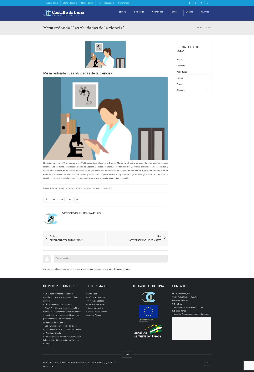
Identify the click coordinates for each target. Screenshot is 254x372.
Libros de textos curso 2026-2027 (59, 304)
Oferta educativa (70, 3)
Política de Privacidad (96, 297)
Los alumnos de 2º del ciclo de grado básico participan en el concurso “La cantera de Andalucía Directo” (62, 329)
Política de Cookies (95, 301)
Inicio (123, 12)
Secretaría (139, 12)
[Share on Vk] (69, 199)
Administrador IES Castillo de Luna (59, 188)
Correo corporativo (95, 308)
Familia (174, 12)
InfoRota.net (48, 366)
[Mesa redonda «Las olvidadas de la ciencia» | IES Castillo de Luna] (64, 13)
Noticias (96, 188)
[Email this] (77, 199)
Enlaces (189, 12)
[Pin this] (62, 199)
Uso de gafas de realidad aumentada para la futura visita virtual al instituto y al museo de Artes (62, 340)
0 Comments (107, 188)
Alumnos (205, 12)
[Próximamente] (195, 3)
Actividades (157, 12)
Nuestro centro (52, 3)
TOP (127, 354)
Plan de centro (87, 3)
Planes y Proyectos (106, 3)
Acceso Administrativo (97, 311)
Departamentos (125, 3)
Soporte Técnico (94, 315)
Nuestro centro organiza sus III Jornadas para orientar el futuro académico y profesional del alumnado (61, 318)
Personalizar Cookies (96, 304)
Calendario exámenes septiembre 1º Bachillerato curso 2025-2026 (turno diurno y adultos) (61, 297)
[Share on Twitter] (54, 199)
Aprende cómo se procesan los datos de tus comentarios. (105, 269)
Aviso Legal (92, 294)
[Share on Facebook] (46, 199)
